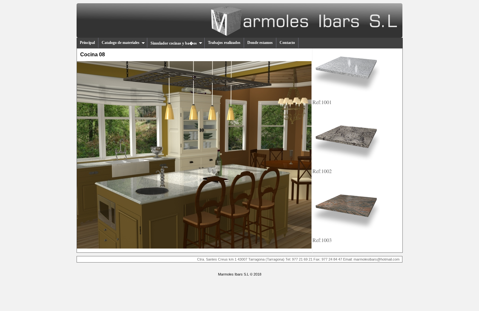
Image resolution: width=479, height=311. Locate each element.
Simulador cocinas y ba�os (174, 43)
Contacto (287, 42)
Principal (87, 42)
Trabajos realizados (224, 42)
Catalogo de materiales (120, 42)
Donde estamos (260, 42)
